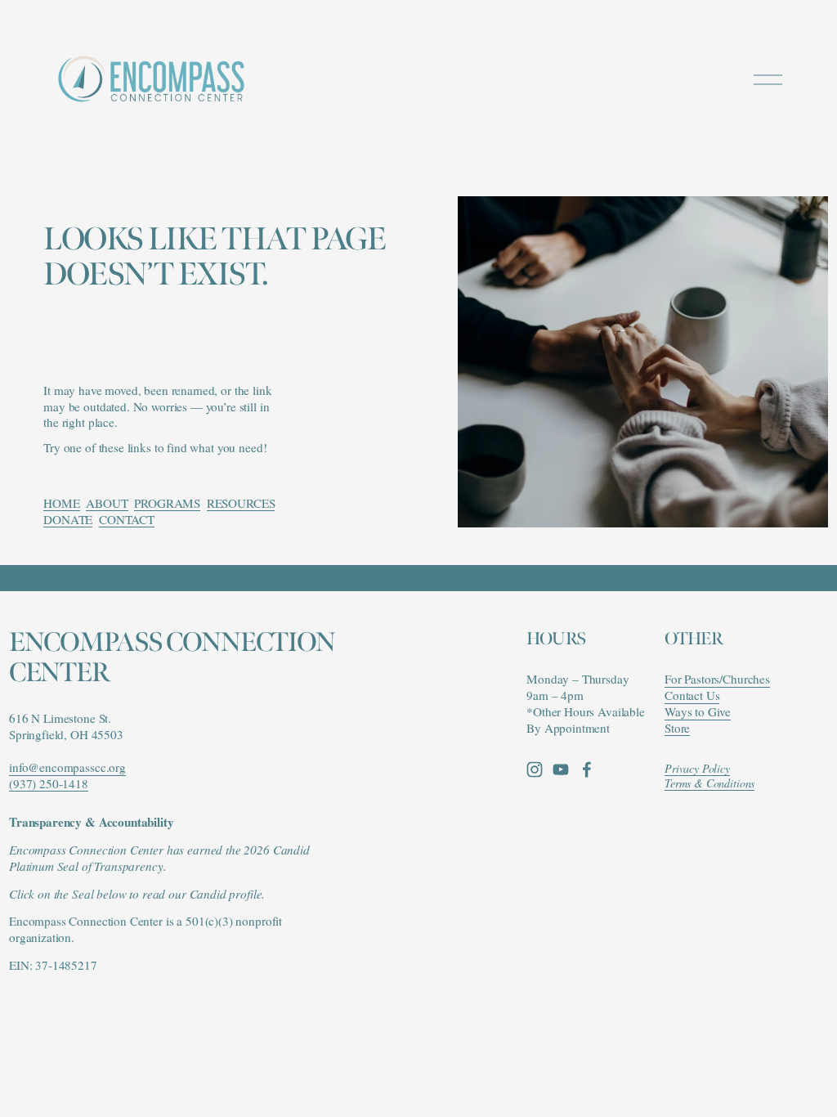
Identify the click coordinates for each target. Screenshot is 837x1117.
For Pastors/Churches (717, 679)
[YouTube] (561, 769)
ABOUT (107, 503)
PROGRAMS (167, 503)
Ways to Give (698, 712)
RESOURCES (241, 503)
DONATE (67, 519)
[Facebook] (587, 769)
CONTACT (126, 519)
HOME (61, 503)
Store (677, 728)
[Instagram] (534, 769)
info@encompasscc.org (67, 767)
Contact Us (692, 695)
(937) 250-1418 (48, 784)
